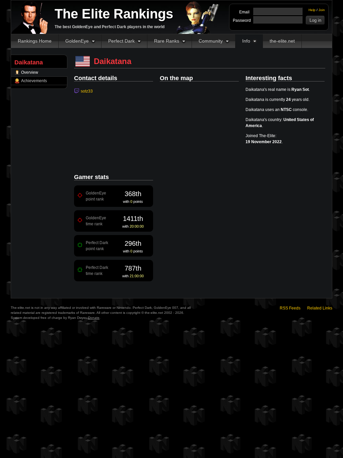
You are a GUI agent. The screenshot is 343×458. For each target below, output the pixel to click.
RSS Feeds (290, 308)
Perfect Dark (121, 41)
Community (211, 41)
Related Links (319, 308)
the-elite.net (282, 41)
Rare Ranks (166, 41)
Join (322, 10)
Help (312, 10)
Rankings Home (35, 41)
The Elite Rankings (114, 13)
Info (246, 41)
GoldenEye (77, 41)
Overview (29, 72)
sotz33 (87, 91)
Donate (93, 318)
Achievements (34, 80)
